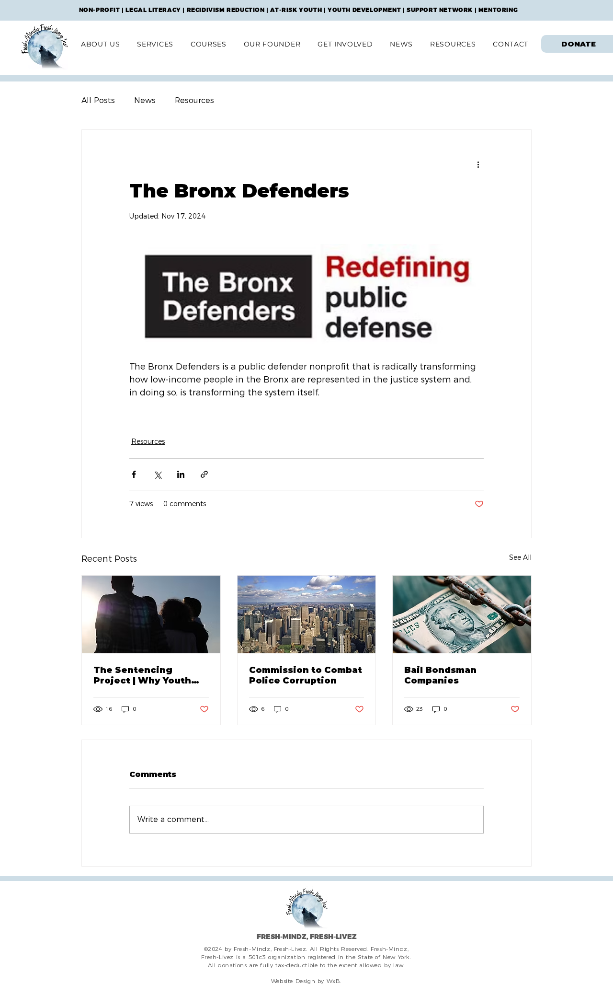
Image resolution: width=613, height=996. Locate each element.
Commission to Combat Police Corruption (305, 675)
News (145, 100)
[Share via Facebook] (133, 474)
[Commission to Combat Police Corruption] (307, 614)
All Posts (98, 100)
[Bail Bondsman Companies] (462, 614)
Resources (194, 100)
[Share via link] (204, 474)
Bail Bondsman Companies (440, 675)
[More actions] (478, 164)
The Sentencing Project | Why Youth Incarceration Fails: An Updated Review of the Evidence (149, 675)
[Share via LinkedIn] (180, 474)
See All (520, 557)
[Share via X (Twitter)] (157, 474)
